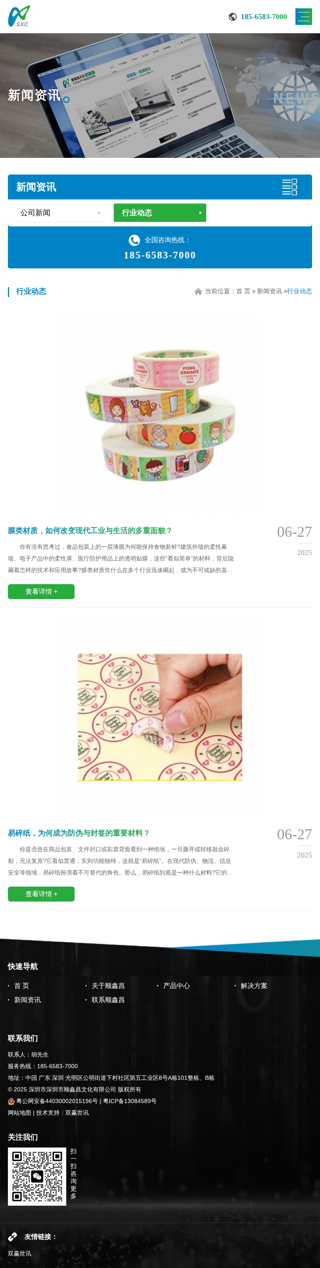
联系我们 (23, 1038)
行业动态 (137, 213)
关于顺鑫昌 (108, 985)
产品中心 (176, 985)
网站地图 (19, 1112)
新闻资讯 (36, 186)
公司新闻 (35, 213)
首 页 (243, 291)
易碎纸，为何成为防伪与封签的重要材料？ (79, 833)
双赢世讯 (77, 1112)
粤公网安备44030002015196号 (56, 1101)
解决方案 (254, 985)
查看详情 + (41, 591)
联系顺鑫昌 (108, 999)
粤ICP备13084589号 (130, 1101)
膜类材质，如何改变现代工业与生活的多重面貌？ (90, 530)
